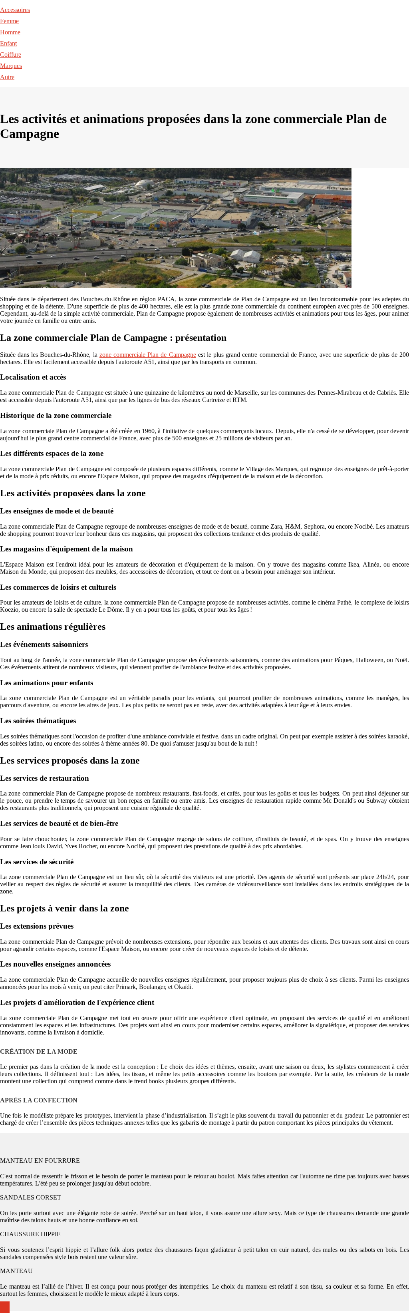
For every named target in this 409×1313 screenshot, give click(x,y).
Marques (11, 65)
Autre (7, 77)
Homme (10, 32)
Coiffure (10, 54)
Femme (9, 21)
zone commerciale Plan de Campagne (147, 354)
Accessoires (15, 9)
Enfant (8, 43)
